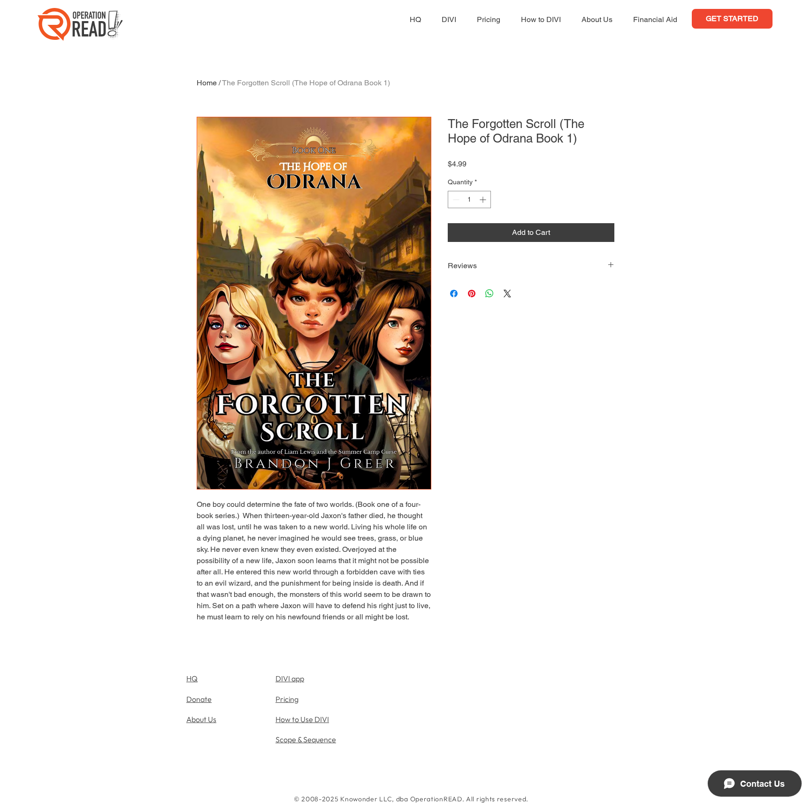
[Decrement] (455, 199)
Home (207, 82)
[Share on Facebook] (453, 293)
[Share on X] (507, 293)
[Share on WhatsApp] (489, 293)
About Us (201, 719)
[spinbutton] (469, 199)
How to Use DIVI (302, 719)
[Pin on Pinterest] (471, 293)
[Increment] (484, 199)
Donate (199, 699)
